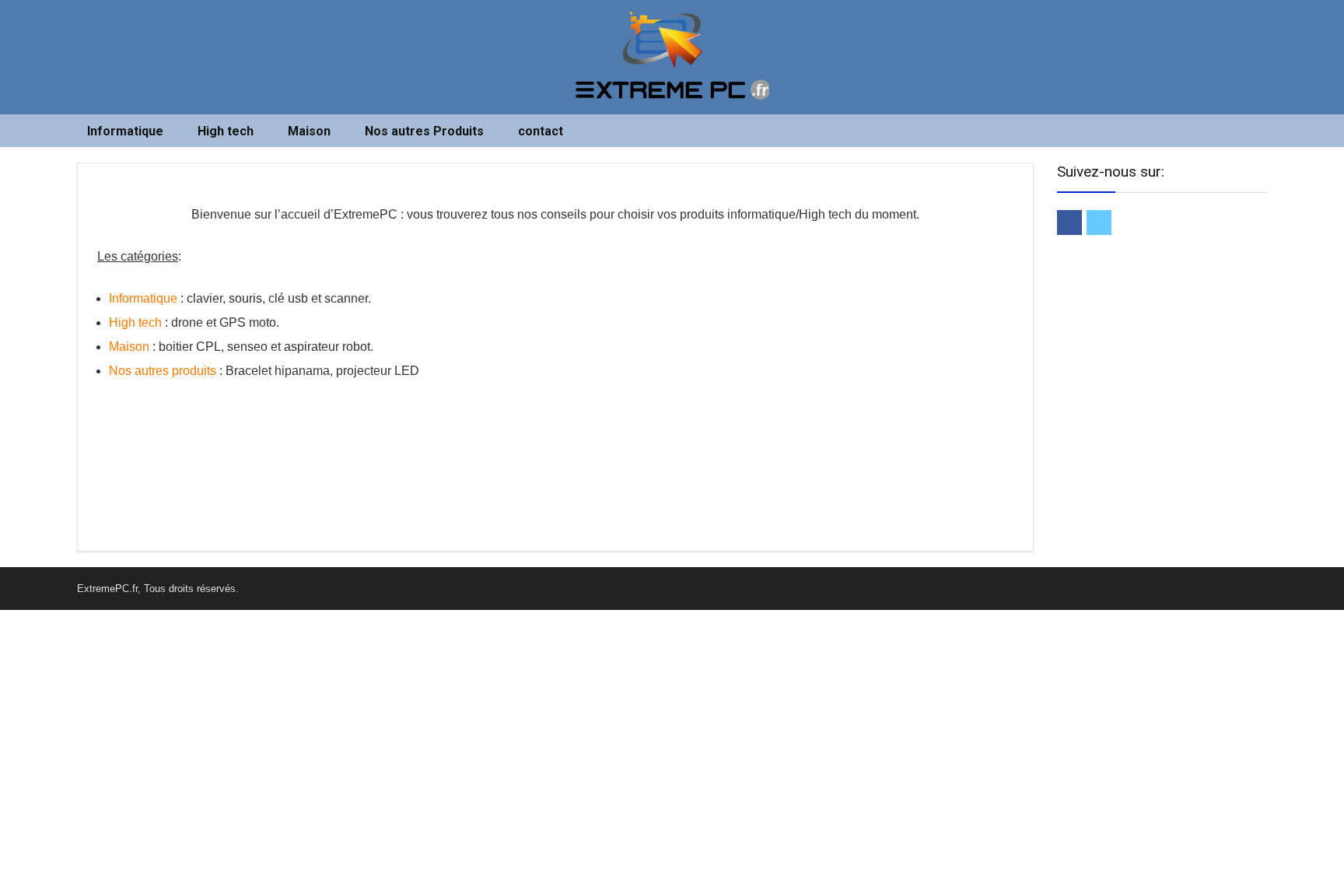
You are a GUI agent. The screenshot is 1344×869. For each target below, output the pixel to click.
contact (540, 131)
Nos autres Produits (424, 131)
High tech (226, 131)
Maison (309, 131)
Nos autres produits (162, 370)
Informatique (125, 131)
